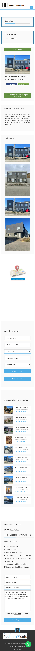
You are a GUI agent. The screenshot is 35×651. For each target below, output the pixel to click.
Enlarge (17, 64)
